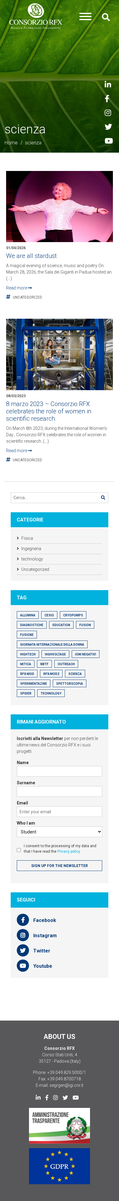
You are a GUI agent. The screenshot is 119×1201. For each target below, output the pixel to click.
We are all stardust (31, 255)
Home (11, 143)
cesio (49, 615)
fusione (27, 635)
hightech (28, 654)
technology (32, 559)
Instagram (44, 935)
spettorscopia (69, 683)
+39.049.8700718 (64, 1078)
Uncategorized (27, 297)
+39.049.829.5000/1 (66, 1072)
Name (23, 762)
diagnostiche (31, 625)
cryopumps (73, 615)
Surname (26, 782)
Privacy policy (68, 851)
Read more (17, 287)
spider (25, 693)
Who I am (26, 823)
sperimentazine (33, 683)
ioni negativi (85, 654)
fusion (85, 625)
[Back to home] (36, 16)
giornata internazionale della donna (52, 644)
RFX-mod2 (51, 674)
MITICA (25, 664)
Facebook (44, 920)
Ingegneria (31, 548)
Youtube (42, 966)
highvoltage (55, 654)
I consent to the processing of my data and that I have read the (60, 849)
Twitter (41, 951)
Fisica (27, 538)
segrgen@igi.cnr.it (66, 1085)
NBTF (44, 664)
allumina (27, 615)
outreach (66, 664)
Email (22, 802)
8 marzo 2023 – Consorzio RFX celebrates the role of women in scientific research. (48, 411)
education (61, 625)
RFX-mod (27, 674)
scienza (75, 674)
